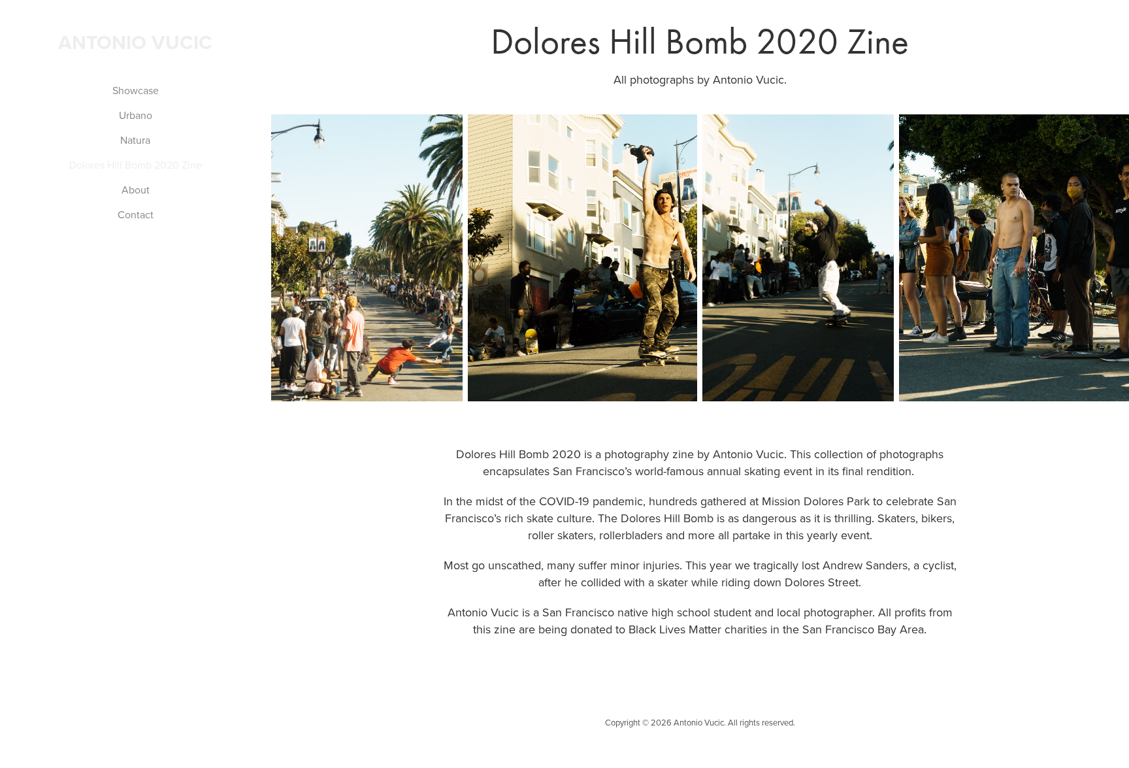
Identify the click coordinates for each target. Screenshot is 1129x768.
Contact (136, 214)
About (136, 189)
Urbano (135, 115)
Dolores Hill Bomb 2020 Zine (135, 165)
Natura (135, 140)
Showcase (135, 90)
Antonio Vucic (135, 42)
